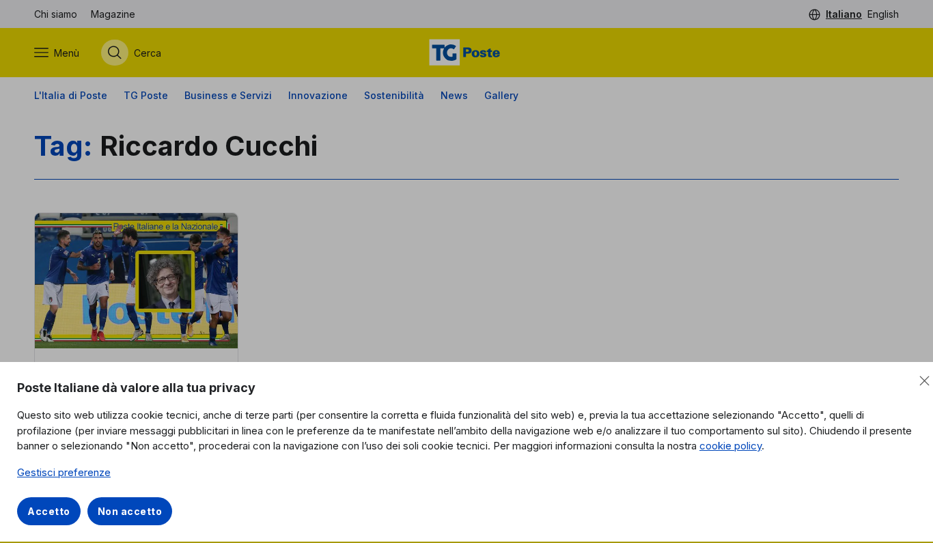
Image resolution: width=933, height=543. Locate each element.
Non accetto (130, 511)
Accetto (48, 511)
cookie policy (730, 445)
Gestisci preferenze (64, 472)
